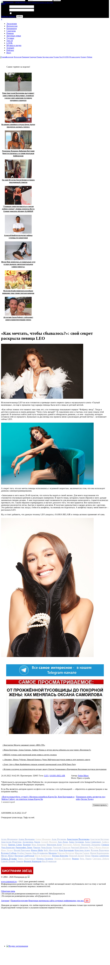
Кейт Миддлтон (51, 850)
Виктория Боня (54, 844)
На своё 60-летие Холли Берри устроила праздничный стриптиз (18, 181)
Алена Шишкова (43, 839)
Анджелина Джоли (31, 842)
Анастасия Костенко (99, 839)
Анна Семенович (93, 842)
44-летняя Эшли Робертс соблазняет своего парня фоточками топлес (18, 318)
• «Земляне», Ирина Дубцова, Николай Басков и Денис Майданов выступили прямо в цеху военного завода (46, 760)
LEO (46, 775)
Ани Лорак (63, 842)
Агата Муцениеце (9, 839)
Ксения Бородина (100, 850)
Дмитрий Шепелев (79, 847)
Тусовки (10, 38)
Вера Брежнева (39, 845)
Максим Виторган (65, 853)
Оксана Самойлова (100, 856)
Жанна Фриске (102, 847)
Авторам (5, 900)
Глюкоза (105, 845)
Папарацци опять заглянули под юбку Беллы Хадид (90, 798)
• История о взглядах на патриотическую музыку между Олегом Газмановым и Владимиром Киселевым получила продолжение (54, 769)
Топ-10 (9, 40)
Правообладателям (19, 900)
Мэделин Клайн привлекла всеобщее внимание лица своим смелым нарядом (18, 292)
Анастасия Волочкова (78, 839)
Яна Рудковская (49, 861)
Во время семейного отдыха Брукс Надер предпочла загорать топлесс (18, 126)
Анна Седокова (76, 842)
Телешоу (10, 48)
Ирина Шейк (37, 850)
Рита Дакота (85, 858)
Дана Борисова (8, 847)
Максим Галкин (82, 853)
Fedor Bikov (83, 775)
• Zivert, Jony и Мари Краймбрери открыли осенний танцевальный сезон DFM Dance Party (39, 764)
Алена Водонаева (26, 839)
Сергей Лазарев (8, 861)
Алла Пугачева (59, 839)
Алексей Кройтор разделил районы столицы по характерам (18, 237)
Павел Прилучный (26, 858)
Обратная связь (8, 891)
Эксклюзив (11, 23)
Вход (8, 53)
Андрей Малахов (49, 842)
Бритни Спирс (15, 845)
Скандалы (11, 31)
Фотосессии (11, 26)
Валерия (27, 845)
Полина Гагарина (44, 858)
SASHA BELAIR (57, 775)
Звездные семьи (13, 36)
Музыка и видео (13, 45)
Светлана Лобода (101, 858)
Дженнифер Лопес (23, 847)
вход (3, 3)
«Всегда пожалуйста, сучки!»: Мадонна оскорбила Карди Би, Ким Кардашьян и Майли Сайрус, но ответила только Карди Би (37, 798)
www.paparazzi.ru (9, 881)
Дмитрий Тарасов (61, 847)
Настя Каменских (43, 856)
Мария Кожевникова (99, 853)
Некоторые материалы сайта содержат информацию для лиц (58, 900)
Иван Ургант (7, 850)
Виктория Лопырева (90, 845)
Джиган (36, 847)
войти (19, 16)
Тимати (19, 861)
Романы (10, 33)
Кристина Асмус (82, 850)
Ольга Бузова (9, 858)
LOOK (9, 43)
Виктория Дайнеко (71, 845)
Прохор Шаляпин (62, 858)
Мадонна (52, 853)
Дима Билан (46, 847)
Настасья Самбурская (24, 856)
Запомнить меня (19, 13)
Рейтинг (10, 50)
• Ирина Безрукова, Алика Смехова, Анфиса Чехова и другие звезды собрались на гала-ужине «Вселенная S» (46, 750)
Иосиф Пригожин (22, 850)
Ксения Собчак (9, 853)
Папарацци (11, 28)
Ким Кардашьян (66, 850)
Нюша (88, 856)
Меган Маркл (7, 856)
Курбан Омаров (24, 853)
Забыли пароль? (8, 16)
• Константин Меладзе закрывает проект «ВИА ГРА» (23, 745)
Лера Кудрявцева (40, 853)
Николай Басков (76, 856)
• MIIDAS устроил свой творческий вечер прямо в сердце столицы (29, 755)
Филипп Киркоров (32, 861)
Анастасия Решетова (11, 842)
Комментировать (100, 805)
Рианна (75, 858)
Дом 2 (91, 847)
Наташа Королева (60, 856)
